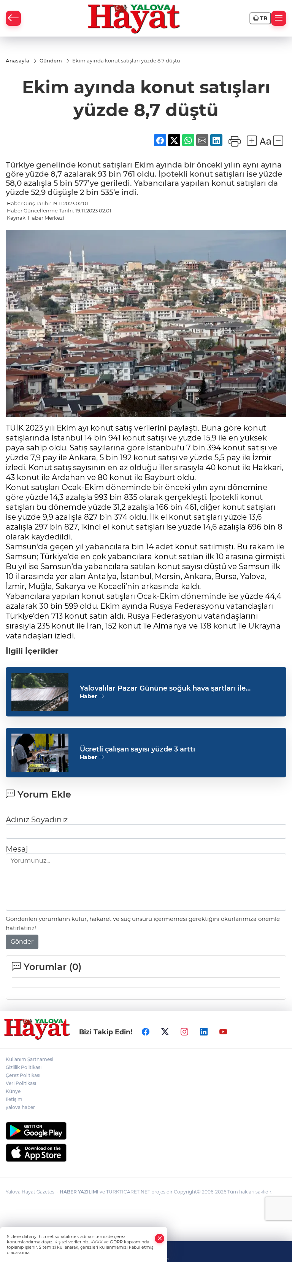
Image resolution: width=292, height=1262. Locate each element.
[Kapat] (159, 1238)
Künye (13, 1091)
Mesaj (17, 849)
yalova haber (20, 1107)
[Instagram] (184, 1031)
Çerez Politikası (23, 1075)
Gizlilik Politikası (23, 1067)
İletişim (14, 1099)
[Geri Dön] (13, 18)
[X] (165, 1031)
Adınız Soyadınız (37, 819)
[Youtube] (223, 1031)
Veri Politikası (21, 1083)
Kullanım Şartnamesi (29, 1059)
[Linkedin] (203, 1031)
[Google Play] (146, 1131)
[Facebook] (145, 1031)
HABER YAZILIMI (79, 1192)
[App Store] (146, 1153)
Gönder (22, 941)
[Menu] (278, 18)
